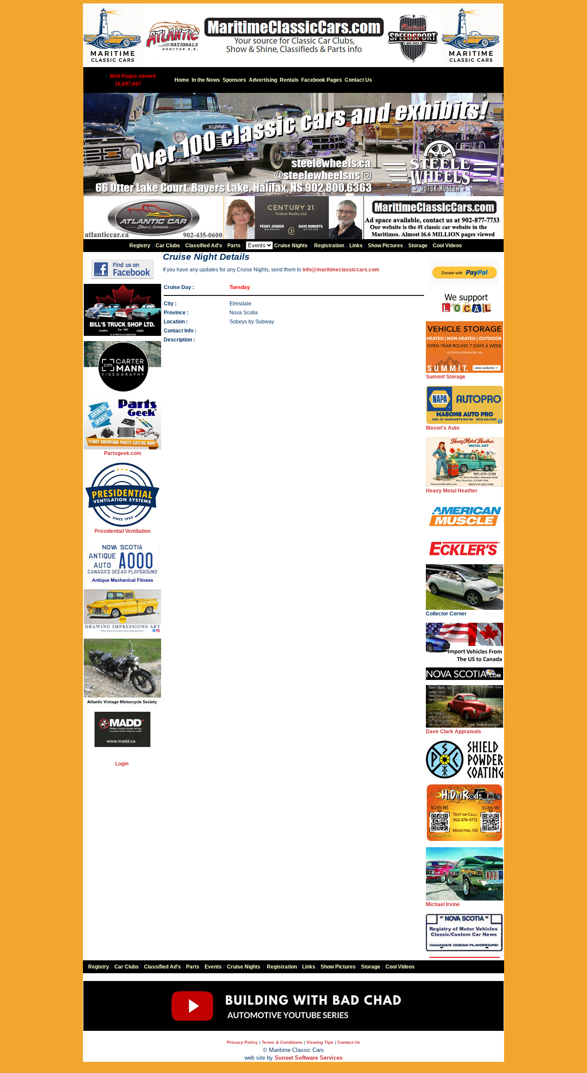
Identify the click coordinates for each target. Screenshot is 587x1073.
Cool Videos (447, 246)
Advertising (263, 80)
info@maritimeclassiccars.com (341, 270)
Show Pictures (385, 246)
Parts (234, 246)
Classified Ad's (203, 246)
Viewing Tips (319, 1042)
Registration (329, 246)
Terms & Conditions (282, 1042)
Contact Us (358, 80)
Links (356, 246)
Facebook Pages (321, 80)
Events (213, 967)
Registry (139, 246)
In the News (206, 80)
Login (121, 764)
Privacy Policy (242, 1042)
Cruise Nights (291, 246)
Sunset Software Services (308, 1058)
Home (181, 80)
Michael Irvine (443, 904)
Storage (418, 246)
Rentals (289, 80)
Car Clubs (168, 246)
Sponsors (234, 80)
